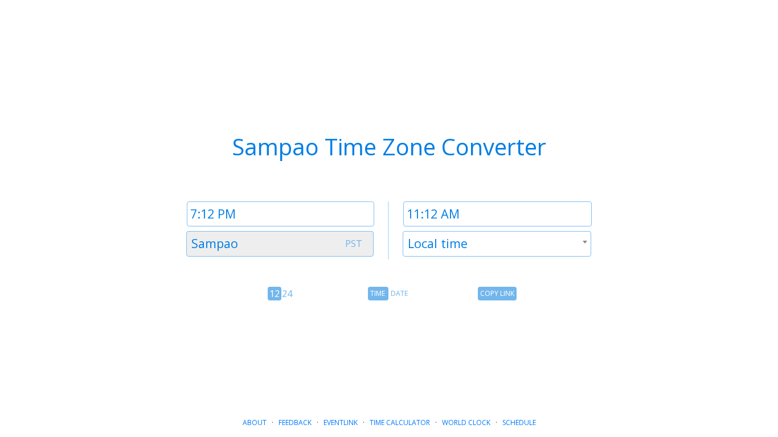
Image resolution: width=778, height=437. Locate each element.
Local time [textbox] (438, 243)
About (255, 422)
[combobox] (280, 244)
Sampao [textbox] (214, 243)
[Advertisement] (389, 354)
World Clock (466, 422)
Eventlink (341, 422)
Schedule (519, 422)
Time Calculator (400, 422)
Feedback (295, 422)
